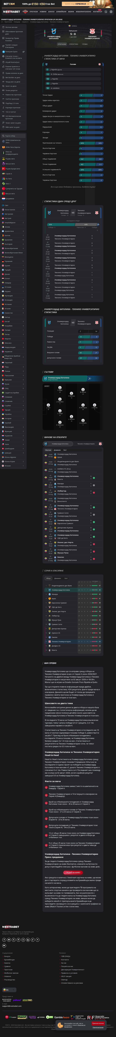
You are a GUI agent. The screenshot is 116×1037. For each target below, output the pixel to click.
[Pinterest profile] (18, 940)
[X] (14, 940)
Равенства (51, 342)
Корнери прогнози (13, 107)
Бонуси (51, 12)
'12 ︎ (48, 74)
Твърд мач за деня (13, 82)
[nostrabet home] (10, 927)
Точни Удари (48, 95)
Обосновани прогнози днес (14, 32)
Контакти (65, 960)
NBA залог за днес (13, 127)
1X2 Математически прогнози (13, 117)
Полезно (87, 12)
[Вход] (111, 12)
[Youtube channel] (9, 940)
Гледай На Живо (73, 872)
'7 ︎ (47, 69)
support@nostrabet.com (12, 1006)
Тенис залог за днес (13, 123)
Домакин (57, 450)
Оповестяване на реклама (72, 983)
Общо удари (47, 106)
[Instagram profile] (23, 940)
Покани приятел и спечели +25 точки (12, 67)
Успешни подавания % (52, 169)
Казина (71, 12)
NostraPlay (97, 12)
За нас (63, 963)
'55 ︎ (48, 83)
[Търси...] (106, 12)
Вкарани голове (53, 352)
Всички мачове (11, 27)
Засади (45, 137)
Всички (48, 450)
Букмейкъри (61, 12)
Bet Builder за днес (13, 77)
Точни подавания (49, 164)
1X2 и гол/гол (11, 112)
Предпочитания (98, 1027)
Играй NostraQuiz (12, 62)
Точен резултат (12, 90)
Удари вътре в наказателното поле (56, 116)
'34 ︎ (48, 79)
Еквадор (17, 22)
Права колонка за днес (14, 73)
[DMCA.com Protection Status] (49, 1017)
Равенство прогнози (13, 95)
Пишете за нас (67, 966)
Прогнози (34, 12)
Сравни (7, 966)
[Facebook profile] (4, 940)
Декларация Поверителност (72, 970)
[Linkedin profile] (28, 940)
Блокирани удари (49, 111)
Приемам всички (98, 1023)
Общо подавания (49, 159)
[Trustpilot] (12, 1017)
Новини (43, 12)
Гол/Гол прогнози (12, 99)
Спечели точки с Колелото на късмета (13, 57)
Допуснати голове (54, 358)
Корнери (46, 132)
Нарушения (47, 127)
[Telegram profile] (37, 940)
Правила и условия (69, 973)
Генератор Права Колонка (12, 39)
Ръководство (9, 980)
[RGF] (98, 1018)
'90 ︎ (48, 88)
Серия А (25, 22)
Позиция (50, 331)
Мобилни (80, 12)
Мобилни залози (11, 973)
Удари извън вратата (51, 100)
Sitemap (64, 980)
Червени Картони (50, 153)
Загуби (49, 347)
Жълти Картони (49, 148)
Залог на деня (11, 86)
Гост (65, 450)
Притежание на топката (52, 143)
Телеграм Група (11, 51)
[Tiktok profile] (33, 940)
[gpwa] (22, 1017)
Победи (50, 336)
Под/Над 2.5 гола (12, 103)
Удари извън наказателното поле (56, 122)
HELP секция (66, 976)
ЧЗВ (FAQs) (65, 956)
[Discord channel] (4, 946)
